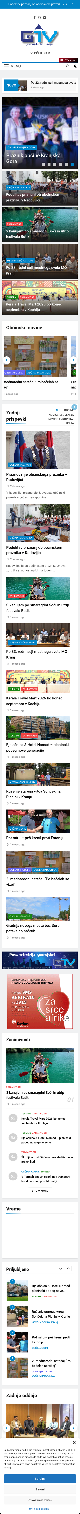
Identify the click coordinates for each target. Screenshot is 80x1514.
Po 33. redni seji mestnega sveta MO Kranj (48, 83)
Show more (40, 1190)
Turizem (12, 297)
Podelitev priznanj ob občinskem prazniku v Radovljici (36, 4)
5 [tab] (67, 165)
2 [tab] (49, 165)
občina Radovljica (19, 147)
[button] (74, 1442)
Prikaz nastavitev (40, 1500)
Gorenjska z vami (20, 465)
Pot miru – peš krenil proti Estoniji (34, 838)
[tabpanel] (40, 133)
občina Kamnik (30, 1171)
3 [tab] (55, 165)
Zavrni (40, 1489)
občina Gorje (18, 829)
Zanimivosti (14, 224)
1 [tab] (44, 165)
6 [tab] (73, 165)
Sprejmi (40, 1478)
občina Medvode (20, 372)
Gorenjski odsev (20, 870)
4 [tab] (61, 165)
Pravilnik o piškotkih (38, 1509)
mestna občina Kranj (20, 260)
